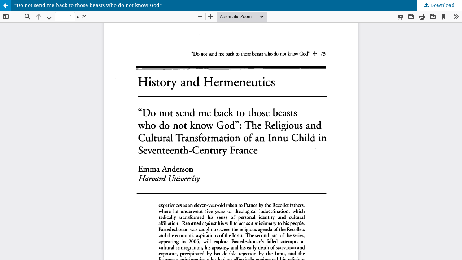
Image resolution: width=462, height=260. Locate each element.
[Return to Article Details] (5, 5)
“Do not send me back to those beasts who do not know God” (88, 5)
